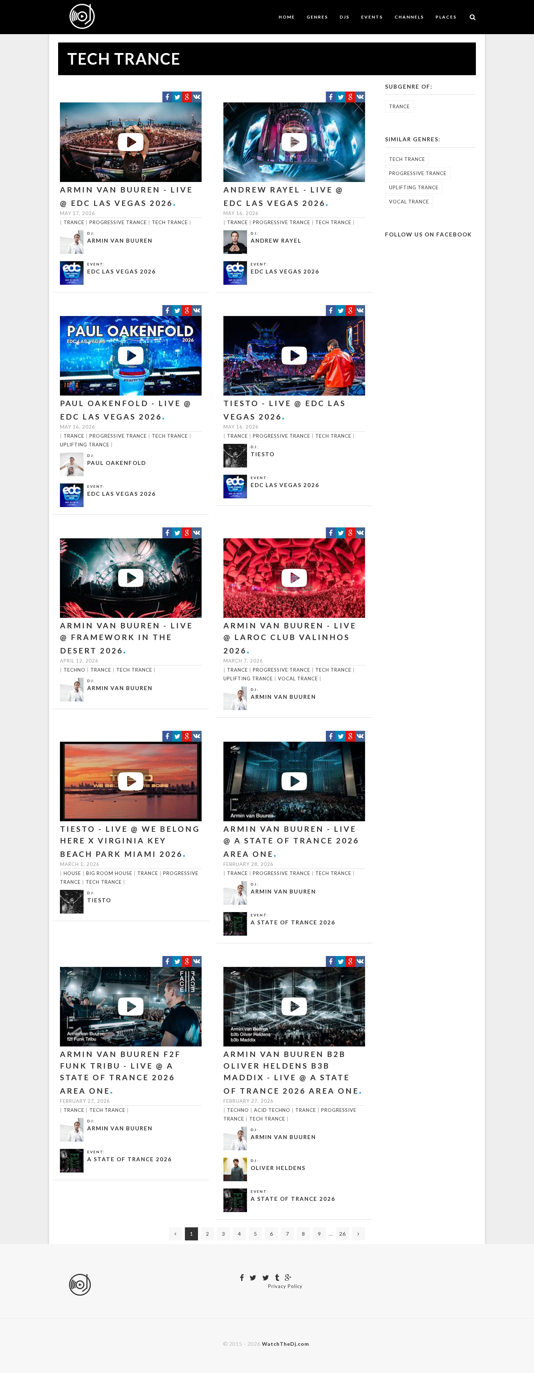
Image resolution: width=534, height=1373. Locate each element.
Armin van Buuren (120, 240)
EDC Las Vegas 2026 (121, 271)
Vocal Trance (298, 678)
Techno (74, 670)
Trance (74, 222)
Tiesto (263, 454)
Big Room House (109, 873)
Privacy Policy (285, 1286)
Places (446, 17)
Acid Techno (272, 1110)
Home (287, 17)
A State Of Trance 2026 (293, 922)
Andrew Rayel (276, 240)
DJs (344, 17)
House (72, 873)
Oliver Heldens (278, 1168)
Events (372, 17)
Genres (317, 17)
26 (342, 1234)
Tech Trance (170, 222)
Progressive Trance (118, 222)
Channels (409, 17)
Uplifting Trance (84, 444)
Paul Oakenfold (116, 462)
